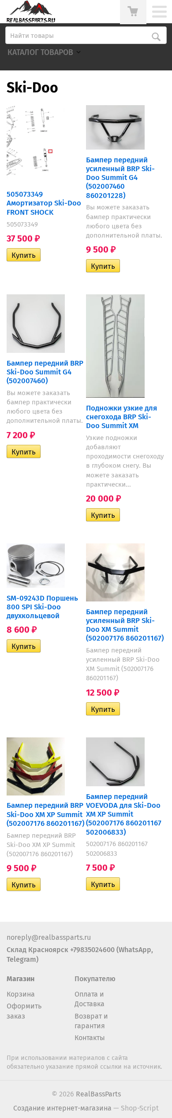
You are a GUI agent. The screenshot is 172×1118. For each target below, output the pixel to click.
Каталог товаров (40, 52)
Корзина (21, 994)
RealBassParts (98, 1094)
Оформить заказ (24, 1011)
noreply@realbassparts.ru (49, 937)
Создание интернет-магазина (62, 1108)
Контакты (90, 1038)
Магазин (20, 979)
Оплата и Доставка (90, 999)
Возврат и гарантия (91, 1021)
